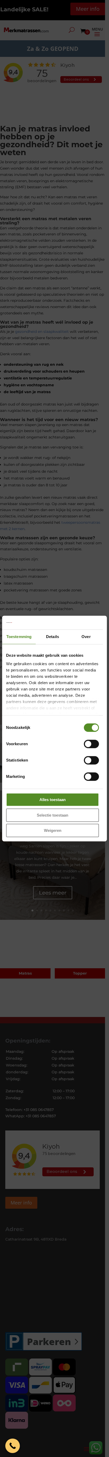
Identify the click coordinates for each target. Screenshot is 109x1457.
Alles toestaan (52, 799)
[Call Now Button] (12, 1446)
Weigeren (52, 830)
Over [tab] (85, 636)
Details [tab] (52, 636)
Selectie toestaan (52, 815)
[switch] (91, 744)
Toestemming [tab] (18, 636)
